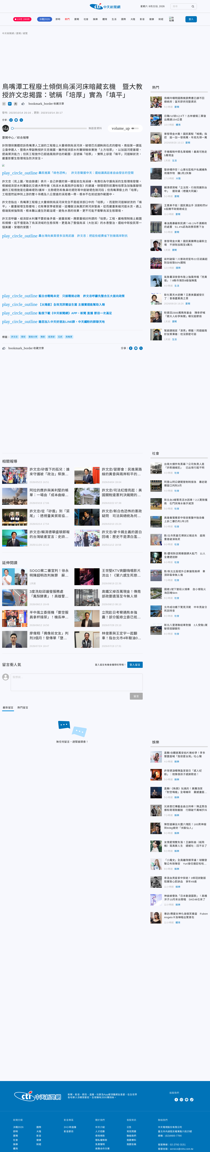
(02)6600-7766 (173, 1136)
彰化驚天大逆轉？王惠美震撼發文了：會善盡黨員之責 (156, 299)
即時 (58, 19)
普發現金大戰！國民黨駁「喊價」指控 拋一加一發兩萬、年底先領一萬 (156, 138)
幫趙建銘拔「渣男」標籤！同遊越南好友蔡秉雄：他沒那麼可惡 (156, 334)
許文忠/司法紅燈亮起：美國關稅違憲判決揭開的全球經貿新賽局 (87, 496)
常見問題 (131, 1131)
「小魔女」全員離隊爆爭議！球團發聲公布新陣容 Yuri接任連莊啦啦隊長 (156, 864)
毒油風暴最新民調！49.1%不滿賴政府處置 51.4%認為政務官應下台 (156, 227)
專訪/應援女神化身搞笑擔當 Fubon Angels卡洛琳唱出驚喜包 (156, 918)
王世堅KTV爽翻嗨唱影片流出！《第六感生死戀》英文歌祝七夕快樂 (87, 576)
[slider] (49, 128)
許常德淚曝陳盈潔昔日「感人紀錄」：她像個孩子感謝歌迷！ (156, 774)
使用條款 (100, 1136)
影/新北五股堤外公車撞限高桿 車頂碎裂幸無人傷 (156, 575)
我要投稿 (131, 1144)
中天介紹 (100, 1127)
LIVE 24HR (23, 19)
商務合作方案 (102, 1148)
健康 (151, 19)
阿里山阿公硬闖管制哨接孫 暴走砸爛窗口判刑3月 (156, 486)
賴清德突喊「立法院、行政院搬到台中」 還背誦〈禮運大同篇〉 (156, 191)
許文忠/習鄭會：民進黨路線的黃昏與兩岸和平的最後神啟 (87, 475)
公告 (129, 1127)
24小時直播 (70, 1127)
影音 (142, 19)
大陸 (133, 19)
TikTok (191, 1099)
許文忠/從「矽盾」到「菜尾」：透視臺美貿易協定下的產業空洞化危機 (14, 517)
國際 (123, 19)
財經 (161, 19)
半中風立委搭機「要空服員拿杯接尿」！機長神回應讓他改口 (14, 618)
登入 (191, 19)
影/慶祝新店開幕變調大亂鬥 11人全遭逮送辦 (156, 557)
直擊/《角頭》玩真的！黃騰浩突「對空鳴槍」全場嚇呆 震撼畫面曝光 (156, 792)
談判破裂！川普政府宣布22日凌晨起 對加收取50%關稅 (156, 263)
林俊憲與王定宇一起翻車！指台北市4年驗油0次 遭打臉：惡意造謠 (87, 639)
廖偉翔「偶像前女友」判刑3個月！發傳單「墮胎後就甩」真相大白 (14, 639)
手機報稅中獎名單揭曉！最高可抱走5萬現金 (156, 156)
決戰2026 (44, 19)
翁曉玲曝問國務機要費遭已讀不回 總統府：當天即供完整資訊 (156, 102)
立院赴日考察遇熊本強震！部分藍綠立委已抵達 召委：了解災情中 (87, 618)
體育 (104, 19)
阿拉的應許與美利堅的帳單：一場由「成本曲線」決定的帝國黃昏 (14, 496)
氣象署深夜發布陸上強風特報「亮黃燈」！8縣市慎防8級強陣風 (156, 281)
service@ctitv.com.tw (181, 1149)
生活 (114, 19)
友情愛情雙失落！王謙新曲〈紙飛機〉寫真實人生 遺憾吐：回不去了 (156, 846)
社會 (86, 19)
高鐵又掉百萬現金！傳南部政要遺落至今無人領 (87, 597)
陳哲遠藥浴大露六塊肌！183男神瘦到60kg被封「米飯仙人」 (156, 828)
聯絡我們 (131, 1136)
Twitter (171, 1099)
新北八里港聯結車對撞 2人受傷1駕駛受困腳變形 (156, 629)
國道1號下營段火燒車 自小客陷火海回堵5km (156, 593)
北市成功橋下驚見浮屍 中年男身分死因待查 (156, 611)
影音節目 (68, 1131)
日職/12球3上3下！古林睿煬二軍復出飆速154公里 (156, 120)
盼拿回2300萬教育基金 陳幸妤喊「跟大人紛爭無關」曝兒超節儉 (156, 316)
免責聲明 (100, 1144)
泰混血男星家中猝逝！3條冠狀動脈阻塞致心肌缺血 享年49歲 (156, 882)
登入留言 (135, 664)
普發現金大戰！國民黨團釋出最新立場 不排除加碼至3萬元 (156, 245)
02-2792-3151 (178, 1144)
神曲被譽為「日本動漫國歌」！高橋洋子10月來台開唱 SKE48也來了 (156, 900)
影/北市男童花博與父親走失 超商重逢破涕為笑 (156, 539)
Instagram (181, 1099)
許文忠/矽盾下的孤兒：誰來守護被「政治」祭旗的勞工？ (14, 475)
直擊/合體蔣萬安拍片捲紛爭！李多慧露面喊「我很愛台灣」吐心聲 (156, 757)
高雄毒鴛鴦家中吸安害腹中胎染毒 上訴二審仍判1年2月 (156, 521)
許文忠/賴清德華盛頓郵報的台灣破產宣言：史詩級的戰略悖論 (14, 538)
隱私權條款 (101, 1140)
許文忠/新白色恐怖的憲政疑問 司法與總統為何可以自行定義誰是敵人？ (87, 517)
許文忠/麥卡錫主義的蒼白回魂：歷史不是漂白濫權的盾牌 (87, 538)
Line (186, 1099)
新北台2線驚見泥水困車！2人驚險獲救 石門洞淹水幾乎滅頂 (156, 504)
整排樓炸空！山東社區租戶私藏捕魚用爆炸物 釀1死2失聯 (156, 173)
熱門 (67, 19)
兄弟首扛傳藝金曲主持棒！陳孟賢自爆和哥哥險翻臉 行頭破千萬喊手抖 (156, 810)
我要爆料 (131, 1140)
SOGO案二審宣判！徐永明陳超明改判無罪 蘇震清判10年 (14, 576)
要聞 (76, 19)
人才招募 (100, 1131)
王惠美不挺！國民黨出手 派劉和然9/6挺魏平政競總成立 (156, 209)
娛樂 (95, 19)
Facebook (176, 1099)
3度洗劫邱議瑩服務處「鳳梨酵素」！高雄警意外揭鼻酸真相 (14, 597)
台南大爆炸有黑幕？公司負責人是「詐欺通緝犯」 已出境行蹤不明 (156, 468)
